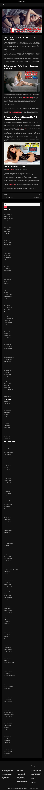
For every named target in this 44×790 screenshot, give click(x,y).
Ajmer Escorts (6, 421)
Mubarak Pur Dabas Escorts (9, 586)
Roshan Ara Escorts (7, 565)
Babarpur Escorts (7, 740)
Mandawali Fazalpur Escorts (9, 714)
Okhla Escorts (6, 368)
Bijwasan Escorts (7, 385)
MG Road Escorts (7, 403)
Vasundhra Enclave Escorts (9, 651)
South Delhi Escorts (7, 370)
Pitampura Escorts (7, 270)
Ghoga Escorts (6, 508)
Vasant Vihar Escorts (7, 303)
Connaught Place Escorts (8, 218)
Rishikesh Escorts (7, 418)
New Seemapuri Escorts (8, 686)
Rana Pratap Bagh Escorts (8, 456)
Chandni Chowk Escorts (8, 394)
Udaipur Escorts (7, 425)
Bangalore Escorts (7, 429)
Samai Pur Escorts (7, 458)
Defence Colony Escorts (8, 337)
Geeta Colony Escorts (8, 742)
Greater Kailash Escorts (8, 225)
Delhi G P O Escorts (7, 658)
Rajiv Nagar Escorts (7, 350)
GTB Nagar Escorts (7, 311)
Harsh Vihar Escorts (7, 519)
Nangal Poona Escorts (8, 593)
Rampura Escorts (7, 469)
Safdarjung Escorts (7, 755)
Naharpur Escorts (7, 582)
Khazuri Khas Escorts (7, 708)
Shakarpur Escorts (7, 705)
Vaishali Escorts (6, 298)
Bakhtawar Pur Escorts (8, 487)
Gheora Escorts (6, 638)
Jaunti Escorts (6, 528)
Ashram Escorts (7, 305)
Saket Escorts (6, 285)
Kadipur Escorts (6, 617)
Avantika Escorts (7, 656)
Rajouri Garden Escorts (8, 279)
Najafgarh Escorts (7, 387)
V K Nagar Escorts (7, 653)
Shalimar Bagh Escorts (8, 348)
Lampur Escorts (7, 619)
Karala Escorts (6, 601)
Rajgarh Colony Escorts (8, 677)
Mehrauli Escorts (7, 376)
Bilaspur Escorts (7, 412)
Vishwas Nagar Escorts (8, 671)
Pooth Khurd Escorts (7, 562)
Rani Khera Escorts (7, 450)
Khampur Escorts (7, 604)
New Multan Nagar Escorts (8, 549)
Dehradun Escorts (7, 436)
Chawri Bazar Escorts (8, 632)
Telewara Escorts (7, 571)
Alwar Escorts (6, 423)
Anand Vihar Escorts (7, 738)
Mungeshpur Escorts (7, 584)
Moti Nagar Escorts (7, 257)
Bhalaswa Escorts (7, 623)
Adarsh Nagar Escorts (8, 307)
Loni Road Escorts (7, 710)
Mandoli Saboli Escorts (8, 716)
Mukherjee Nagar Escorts (8, 318)
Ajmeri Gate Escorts (7, 339)
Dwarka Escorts (6, 222)
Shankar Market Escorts (8, 359)
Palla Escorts (6, 467)
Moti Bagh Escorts (7, 255)
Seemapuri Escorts (7, 554)
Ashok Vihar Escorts (7, 361)
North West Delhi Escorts (8, 378)
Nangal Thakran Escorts (8, 543)
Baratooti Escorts (7, 634)
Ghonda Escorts (7, 510)
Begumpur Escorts (7, 625)
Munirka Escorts (7, 259)
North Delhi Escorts (7, 383)
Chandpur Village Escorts (8, 500)
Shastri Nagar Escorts (8, 701)
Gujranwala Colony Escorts (9, 515)
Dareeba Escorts (7, 636)
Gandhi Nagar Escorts (8, 744)
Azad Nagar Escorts (7, 736)
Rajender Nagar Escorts (8, 448)
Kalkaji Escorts (6, 235)
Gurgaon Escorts (7, 401)
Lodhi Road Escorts (7, 246)
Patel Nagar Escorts (7, 344)
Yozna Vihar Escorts (7, 647)
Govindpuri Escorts (7, 381)
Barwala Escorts (7, 630)
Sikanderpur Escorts (7, 405)
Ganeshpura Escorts (7, 645)
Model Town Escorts (7, 335)
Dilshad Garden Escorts (8, 751)
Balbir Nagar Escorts (7, 489)
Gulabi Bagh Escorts (7, 517)
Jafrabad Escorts (7, 523)
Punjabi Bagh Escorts (7, 272)
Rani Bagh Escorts (7, 331)
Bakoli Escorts (6, 669)
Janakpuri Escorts (7, 231)
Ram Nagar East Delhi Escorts (9, 675)
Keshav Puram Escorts (8, 597)
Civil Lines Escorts (7, 309)
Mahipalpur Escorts (7, 248)
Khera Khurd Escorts (7, 606)
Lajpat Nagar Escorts (7, 242)
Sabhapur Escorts (7, 688)
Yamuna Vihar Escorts (8, 649)
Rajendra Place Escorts (8, 274)
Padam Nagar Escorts (8, 558)
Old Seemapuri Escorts (8, 682)
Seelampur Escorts (7, 690)
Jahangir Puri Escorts (7, 608)
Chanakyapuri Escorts (8, 214)
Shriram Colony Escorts (8, 697)
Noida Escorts (6, 266)
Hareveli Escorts (7, 614)
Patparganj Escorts (7, 374)
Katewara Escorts (7, 534)
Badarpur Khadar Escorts (8, 482)
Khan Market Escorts (7, 324)
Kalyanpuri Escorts (7, 396)
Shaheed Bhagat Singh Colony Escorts (11, 569)
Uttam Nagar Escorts (8, 296)
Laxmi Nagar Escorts (7, 244)
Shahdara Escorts (7, 567)
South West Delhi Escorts (8, 389)
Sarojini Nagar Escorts (8, 290)
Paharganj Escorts (7, 268)
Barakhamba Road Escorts (9, 357)
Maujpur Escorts (7, 718)
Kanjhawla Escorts (7, 621)
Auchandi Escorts (7, 666)
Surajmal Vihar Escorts (8, 322)
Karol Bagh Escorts (7, 238)
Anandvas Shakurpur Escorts (9, 662)
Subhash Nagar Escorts (8, 294)
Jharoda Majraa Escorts (8, 530)
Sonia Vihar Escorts (7, 695)
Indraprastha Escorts (7, 443)
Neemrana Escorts (7, 410)
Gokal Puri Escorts (7, 731)
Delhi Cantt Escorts (7, 333)
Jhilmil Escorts (6, 727)
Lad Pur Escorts (6, 536)
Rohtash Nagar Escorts (8, 673)
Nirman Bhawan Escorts (8, 452)
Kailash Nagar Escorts (8, 723)
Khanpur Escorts (7, 391)
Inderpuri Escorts (7, 355)
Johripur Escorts (7, 532)
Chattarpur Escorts (7, 216)
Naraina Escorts (7, 753)
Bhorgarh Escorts (7, 491)
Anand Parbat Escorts (8, 463)
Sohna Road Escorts (7, 408)
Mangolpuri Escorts (7, 541)
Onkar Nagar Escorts (7, 556)
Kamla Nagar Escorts (7, 316)
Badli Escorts (6, 484)
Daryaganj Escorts (7, 220)
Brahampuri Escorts (7, 493)
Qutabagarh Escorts (7, 578)
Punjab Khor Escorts (7, 454)
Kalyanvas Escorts (7, 721)
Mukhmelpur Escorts (7, 595)
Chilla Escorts (6, 502)
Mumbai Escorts (7, 434)
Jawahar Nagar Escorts (8, 599)
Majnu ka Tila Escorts (8, 610)
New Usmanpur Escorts (8, 552)
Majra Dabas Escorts (7, 539)
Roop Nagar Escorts (7, 445)
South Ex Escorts (7, 292)
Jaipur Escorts (6, 416)
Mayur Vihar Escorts (7, 253)
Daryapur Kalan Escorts (8, 504)
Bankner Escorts (7, 643)
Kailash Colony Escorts (8, 346)
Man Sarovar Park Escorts (8, 712)
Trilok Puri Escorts (7, 573)
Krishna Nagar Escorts (8, 363)
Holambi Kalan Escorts (8, 612)
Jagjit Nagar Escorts (7, 526)
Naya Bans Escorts (7, 547)
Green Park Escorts (7, 227)
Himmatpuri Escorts (7, 521)
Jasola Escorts (6, 233)
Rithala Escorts (6, 471)
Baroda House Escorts (8, 474)
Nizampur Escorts (7, 588)
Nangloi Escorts (6, 352)
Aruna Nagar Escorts (7, 664)
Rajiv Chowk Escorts (7, 277)
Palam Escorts (6, 372)
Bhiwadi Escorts (6, 414)
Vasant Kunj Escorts (7, 300)
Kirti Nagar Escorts (7, 240)
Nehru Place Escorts (7, 261)
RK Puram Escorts (7, 281)
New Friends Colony (7, 264)
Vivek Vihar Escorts (7, 329)
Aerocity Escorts (7, 212)
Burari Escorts (6, 497)
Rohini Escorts (6, 283)
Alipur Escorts (6, 660)
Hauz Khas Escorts (7, 229)
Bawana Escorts (7, 627)
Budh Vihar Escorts (7, 495)
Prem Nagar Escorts (7, 461)
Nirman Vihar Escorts (7, 684)
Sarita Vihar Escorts (7, 287)
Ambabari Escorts (7, 427)
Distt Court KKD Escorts (8, 749)
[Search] (5, 207)
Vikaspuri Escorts (7, 342)
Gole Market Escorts (7, 365)
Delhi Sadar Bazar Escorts (8, 640)
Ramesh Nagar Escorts (8, 326)
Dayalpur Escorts (7, 506)
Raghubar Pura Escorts (8, 679)
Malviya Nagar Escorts (8, 251)
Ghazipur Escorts (7, 734)
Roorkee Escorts (7, 438)
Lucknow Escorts (7, 431)
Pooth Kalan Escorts (7, 465)
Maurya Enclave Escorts (8, 580)
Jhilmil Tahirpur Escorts (8, 729)
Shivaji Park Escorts (7, 699)
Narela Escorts (6, 545)
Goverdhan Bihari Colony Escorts (10, 513)
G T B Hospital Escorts (8, 747)
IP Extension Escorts (7, 725)
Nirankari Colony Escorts (8, 591)
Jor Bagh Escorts (7, 313)
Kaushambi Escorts (7, 320)
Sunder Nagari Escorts (8, 692)
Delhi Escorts (22, 1)
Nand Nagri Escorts (7, 703)
